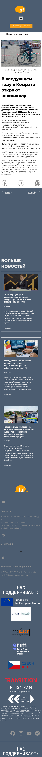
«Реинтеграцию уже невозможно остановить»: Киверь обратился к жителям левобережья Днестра (17, 298)
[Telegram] (37, 733)
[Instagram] (21, 733)
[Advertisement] (21, 225)
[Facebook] (13, 733)
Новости (17, 72)
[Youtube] (29, 733)
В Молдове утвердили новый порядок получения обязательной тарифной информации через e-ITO (17, 364)
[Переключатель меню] (21, 551)
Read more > (7, 328)
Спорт (26, 72)
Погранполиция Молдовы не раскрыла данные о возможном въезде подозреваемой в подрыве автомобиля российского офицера (19, 432)
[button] (21, 18)
